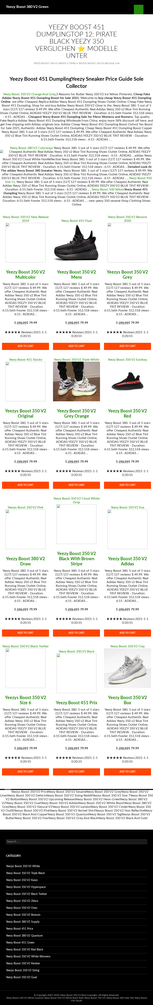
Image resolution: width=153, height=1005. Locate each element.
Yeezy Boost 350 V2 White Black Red (63, 998)
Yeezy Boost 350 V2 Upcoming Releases (47, 799)
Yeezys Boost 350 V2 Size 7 (111, 795)
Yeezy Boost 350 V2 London (71, 806)
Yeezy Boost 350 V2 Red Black (24, 949)
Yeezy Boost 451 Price (19, 928)
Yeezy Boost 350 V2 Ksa (127, 507)
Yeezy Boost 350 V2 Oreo (21, 908)
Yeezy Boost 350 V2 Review (23, 963)
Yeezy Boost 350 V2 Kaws (22, 880)
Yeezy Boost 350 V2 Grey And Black (73, 818)
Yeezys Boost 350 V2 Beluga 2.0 (98, 63)
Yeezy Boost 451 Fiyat (76, 220)
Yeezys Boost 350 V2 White (23, 866)
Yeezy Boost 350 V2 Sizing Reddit (69, 795)
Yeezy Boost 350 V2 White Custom (24, 998)
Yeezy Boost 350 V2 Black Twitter (25, 646)
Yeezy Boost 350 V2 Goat (23, 803)
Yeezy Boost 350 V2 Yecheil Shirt (72, 810)
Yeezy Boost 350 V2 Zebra (22, 901)
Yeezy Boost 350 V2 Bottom (23, 915)
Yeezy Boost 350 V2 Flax (31, 818)
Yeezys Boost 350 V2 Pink (25, 507)
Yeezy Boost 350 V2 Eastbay (127, 359)
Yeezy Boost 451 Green (20, 942)
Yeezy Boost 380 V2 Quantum (24, 935)
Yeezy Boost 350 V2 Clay (127, 646)
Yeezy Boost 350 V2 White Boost (101, 803)
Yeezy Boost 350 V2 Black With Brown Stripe (76, 559)
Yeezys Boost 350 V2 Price (29, 791)
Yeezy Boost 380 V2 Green (27, 7)
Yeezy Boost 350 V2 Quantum (68, 814)
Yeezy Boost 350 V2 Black (76, 651)
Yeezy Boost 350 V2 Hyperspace (26, 887)
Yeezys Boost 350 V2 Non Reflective (119, 810)
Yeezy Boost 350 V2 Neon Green (97, 799)
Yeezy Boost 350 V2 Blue (73, 995)
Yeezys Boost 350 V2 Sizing (22, 970)
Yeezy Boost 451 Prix (76, 703)
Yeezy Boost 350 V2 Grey (103, 791)
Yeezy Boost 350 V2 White (50, 63)
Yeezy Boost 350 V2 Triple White (76, 359)
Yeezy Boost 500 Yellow (107, 189)
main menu (148, 9)
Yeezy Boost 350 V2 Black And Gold (122, 818)
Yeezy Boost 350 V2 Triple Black (25, 873)
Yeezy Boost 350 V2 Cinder (109, 806)
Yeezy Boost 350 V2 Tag (105, 814)
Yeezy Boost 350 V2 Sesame (67, 791)
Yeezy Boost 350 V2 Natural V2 (30, 806)
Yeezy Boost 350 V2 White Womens (28, 956)
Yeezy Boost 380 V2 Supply (22, 921)
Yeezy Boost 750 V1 (94, 998)
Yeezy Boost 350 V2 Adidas (59, 803)
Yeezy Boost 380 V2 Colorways (31, 148)
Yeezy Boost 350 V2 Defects (26, 795)
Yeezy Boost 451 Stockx (25, 359)
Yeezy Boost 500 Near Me (119, 998)
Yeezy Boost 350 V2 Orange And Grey (29, 94)
